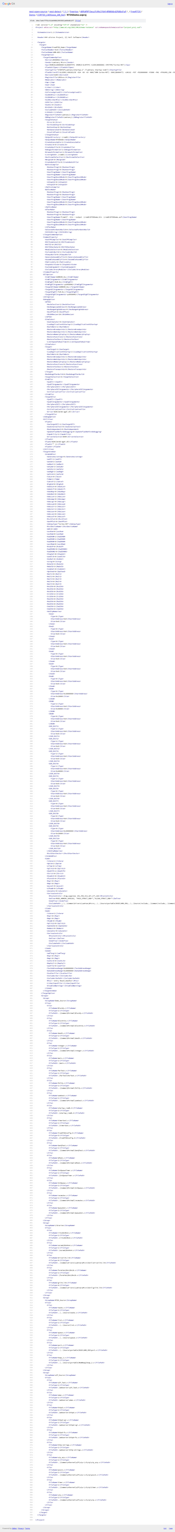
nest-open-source (38, 11)
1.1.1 (65, 11)
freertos (74, 11)
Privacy (21, 1528)
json (171, 1528)
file (78, 21)
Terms (27, 1528)
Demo (32, 14)
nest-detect (55, 11)
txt (165, 1528)
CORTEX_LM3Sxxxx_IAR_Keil (51, 14)
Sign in (170, 4)
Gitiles (14, 1528)
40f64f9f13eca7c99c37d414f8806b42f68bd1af (103, 11)
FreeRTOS (136, 11)
